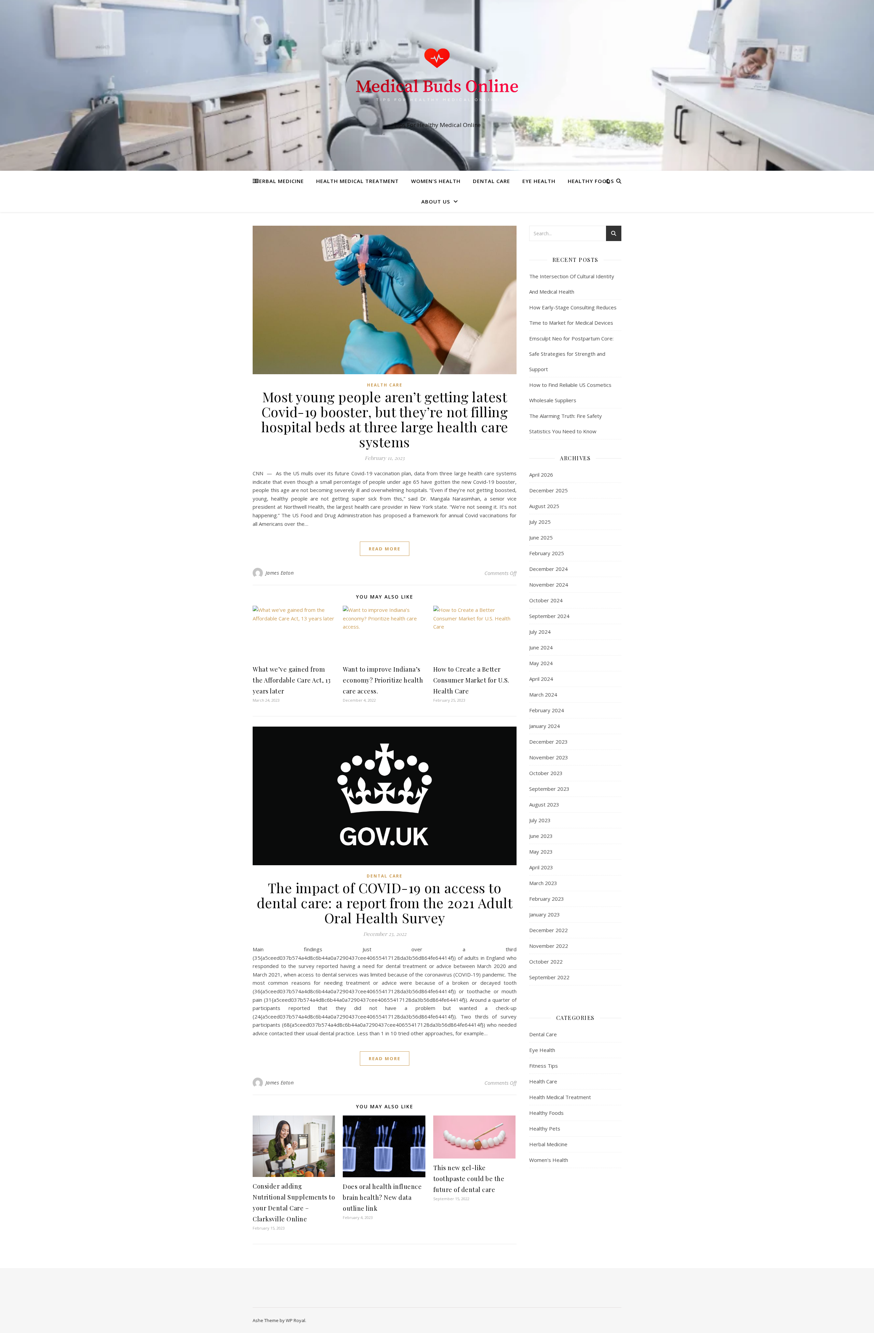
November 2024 (548, 584)
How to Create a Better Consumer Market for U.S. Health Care (471, 680)
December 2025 (548, 490)
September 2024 (549, 616)
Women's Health (548, 1159)
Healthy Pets (544, 1128)
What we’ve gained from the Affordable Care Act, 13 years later (292, 680)
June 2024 (541, 647)
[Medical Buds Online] (437, 79)
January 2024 (544, 725)
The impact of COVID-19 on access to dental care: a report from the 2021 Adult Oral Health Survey (385, 903)
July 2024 (540, 631)
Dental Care (491, 181)
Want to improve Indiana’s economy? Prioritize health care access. (383, 680)
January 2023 (544, 914)
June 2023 (541, 835)
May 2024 (541, 663)
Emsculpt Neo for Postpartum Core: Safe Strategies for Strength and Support (571, 354)
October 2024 (546, 600)
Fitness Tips (543, 1065)
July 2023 (540, 820)
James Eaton (280, 573)
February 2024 (546, 710)
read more (384, 549)
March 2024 (543, 694)
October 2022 (546, 961)
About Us (435, 201)
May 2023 (541, 851)
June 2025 (541, 537)
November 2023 (548, 757)
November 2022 (548, 945)
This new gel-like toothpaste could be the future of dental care (469, 1179)
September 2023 (549, 788)
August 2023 (544, 804)
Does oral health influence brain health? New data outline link (382, 1197)
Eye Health (538, 181)
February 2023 (546, 898)
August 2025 (544, 506)
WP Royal (295, 1320)
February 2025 (546, 553)
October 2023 (546, 773)
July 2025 (540, 521)
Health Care (385, 385)
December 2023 (548, 741)
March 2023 (543, 883)
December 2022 (548, 930)
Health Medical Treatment (357, 181)
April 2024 (541, 678)
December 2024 (548, 568)
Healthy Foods (591, 181)
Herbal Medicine (279, 181)
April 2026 (541, 474)
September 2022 (549, 977)
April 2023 (541, 867)
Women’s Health (436, 181)
